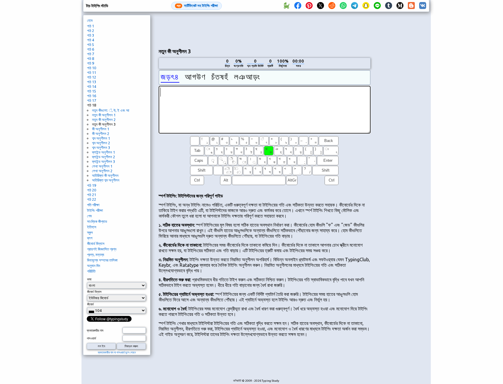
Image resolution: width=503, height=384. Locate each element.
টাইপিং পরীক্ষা (95, 210)
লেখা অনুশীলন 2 (102, 171)
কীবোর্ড (90, 304)
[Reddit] (331, 6)
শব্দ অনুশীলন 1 (101, 138)
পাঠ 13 (91, 82)
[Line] (377, 6)
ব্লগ (89, 238)
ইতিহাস (91, 227)
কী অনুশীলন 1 (100, 129)
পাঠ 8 (90, 58)
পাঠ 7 (90, 54)
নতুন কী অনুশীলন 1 (104, 115)
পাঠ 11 (91, 72)
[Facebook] (297, 6)
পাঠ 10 (91, 68)
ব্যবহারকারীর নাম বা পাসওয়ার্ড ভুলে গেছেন (117, 352)
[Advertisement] (265, 29)
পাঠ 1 (90, 26)
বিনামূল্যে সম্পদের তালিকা (102, 260)
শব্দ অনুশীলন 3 (101, 147)
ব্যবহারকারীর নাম (95, 330)
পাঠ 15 (91, 91)
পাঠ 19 (91, 185)
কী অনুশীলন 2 (100, 133)
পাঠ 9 (90, 63)
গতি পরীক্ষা (93, 205)
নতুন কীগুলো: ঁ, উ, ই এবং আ (110, 110)
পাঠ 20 (91, 190)
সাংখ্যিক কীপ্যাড (97, 221)
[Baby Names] (286, 6)
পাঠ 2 (90, 31)
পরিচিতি (91, 271)
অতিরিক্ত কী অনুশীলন (105, 175)
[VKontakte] (422, 6)
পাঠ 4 (90, 40)
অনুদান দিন (93, 266)
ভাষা (89, 279)
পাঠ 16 (91, 96)
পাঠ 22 (91, 199)
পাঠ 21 (91, 195)
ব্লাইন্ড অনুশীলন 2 (103, 157)
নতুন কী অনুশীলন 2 (104, 120)
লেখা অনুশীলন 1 (102, 166)
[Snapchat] (365, 6)
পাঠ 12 (91, 77)
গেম (89, 216)
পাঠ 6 (90, 49)
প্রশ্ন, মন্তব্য (95, 255)
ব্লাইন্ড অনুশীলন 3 (103, 161)
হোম (90, 20)
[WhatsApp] (343, 6)
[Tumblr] (388, 6)
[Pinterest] (309, 6)
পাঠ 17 (91, 100)
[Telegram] (354, 6)
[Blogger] (411, 6)
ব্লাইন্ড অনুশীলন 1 (103, 152)
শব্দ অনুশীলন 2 (101, 143)
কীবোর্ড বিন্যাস (96, 243)
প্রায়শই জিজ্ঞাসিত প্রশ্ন (101, 249)
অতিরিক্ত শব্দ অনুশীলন (105, 180)
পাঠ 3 (90, 35)
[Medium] (399, 6)
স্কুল (90, 232)
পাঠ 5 (90, 44)
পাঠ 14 (91, 86)
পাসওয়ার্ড (91, 338)
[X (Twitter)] (320, 6)
